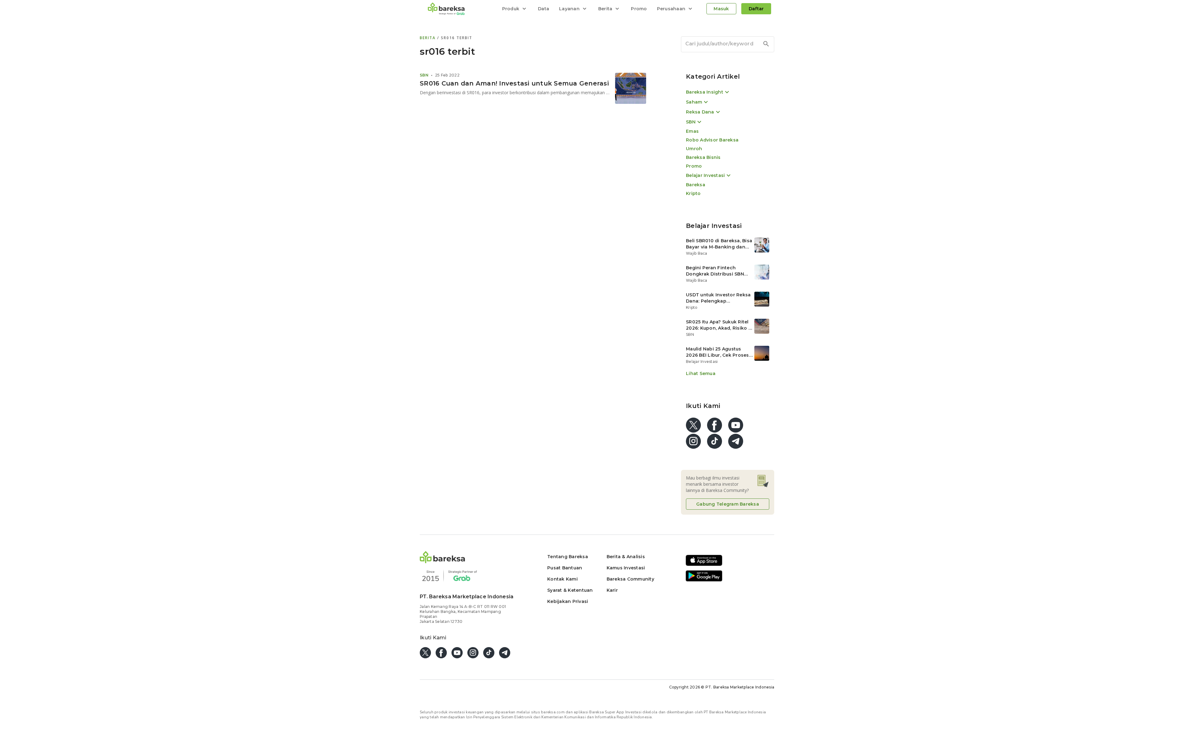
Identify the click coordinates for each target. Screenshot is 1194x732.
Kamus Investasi (626, 568)
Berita (428, 37)
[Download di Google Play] (704, 580)
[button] (442, 561)
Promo (639, 9)
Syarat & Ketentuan (570, 590)
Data (543, 9)
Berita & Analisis (626, 556)
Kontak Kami (562, 579)
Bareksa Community (630, 579)
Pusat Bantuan (564, 568)
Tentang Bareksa (567, 556)
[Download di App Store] (704, 565)
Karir (612, 590)
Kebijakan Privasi (567, 601)
